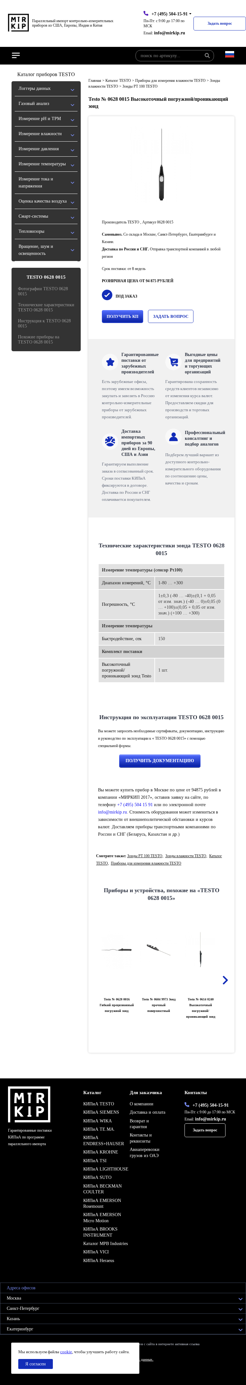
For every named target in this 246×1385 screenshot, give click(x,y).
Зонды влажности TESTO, (186, 856)
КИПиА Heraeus (98, 1260)
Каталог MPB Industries (105, 1243)
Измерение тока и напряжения (36, 182)
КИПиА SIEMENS (101, 1112)
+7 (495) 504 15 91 (135, 804)
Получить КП (122, 316)
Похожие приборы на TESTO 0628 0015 (38, 339)
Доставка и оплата (147, 1112)
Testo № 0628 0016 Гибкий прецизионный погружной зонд (117, 1005)
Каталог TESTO (118, 80)
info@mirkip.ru (169, 32)
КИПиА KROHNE (100, 1152)
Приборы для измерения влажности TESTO (170, 80)
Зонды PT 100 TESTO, (145, 856)
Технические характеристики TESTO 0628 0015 (46, 307)
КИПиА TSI (95, 1160)
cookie (66, 1351)
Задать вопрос (220, 23)
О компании (141, 1104)
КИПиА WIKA (97, 1121)
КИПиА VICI (96, 1252)
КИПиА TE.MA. (99, 1129)
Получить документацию (160, 760)
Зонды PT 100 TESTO (140, 86)
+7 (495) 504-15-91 (170, 14)
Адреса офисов (21, 1287)
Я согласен (35, 1364)
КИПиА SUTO (97, 1177)
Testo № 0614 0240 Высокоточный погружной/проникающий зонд (200, 1007)
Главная (94, 80)
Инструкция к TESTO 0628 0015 (44, 323)
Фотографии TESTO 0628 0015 (43, 291)
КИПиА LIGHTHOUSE (105, 1169)
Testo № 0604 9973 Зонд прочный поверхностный (159, 1005)
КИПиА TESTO (98, 1104)
